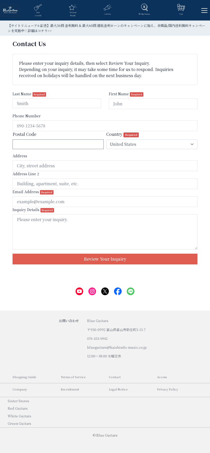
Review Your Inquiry (105, 259)
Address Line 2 (26, 173)
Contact (115, 377)
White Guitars (19, 416)
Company (20, 389)
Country (121, 134)
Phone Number (27, 115)
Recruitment (70, 389)
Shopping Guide (24, 377)
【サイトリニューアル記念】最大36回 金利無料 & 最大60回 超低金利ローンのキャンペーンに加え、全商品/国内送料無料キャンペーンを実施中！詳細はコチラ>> (106, 28)
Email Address (32, 191)
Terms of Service (73, 377)
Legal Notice (118, 389)
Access (162, 377)
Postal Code (24, 134)
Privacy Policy (167, 389)
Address (20, 155)
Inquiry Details (33, 209)
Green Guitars (19, 423)
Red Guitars (18, 408)
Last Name (29, 93)
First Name (125, 93)
